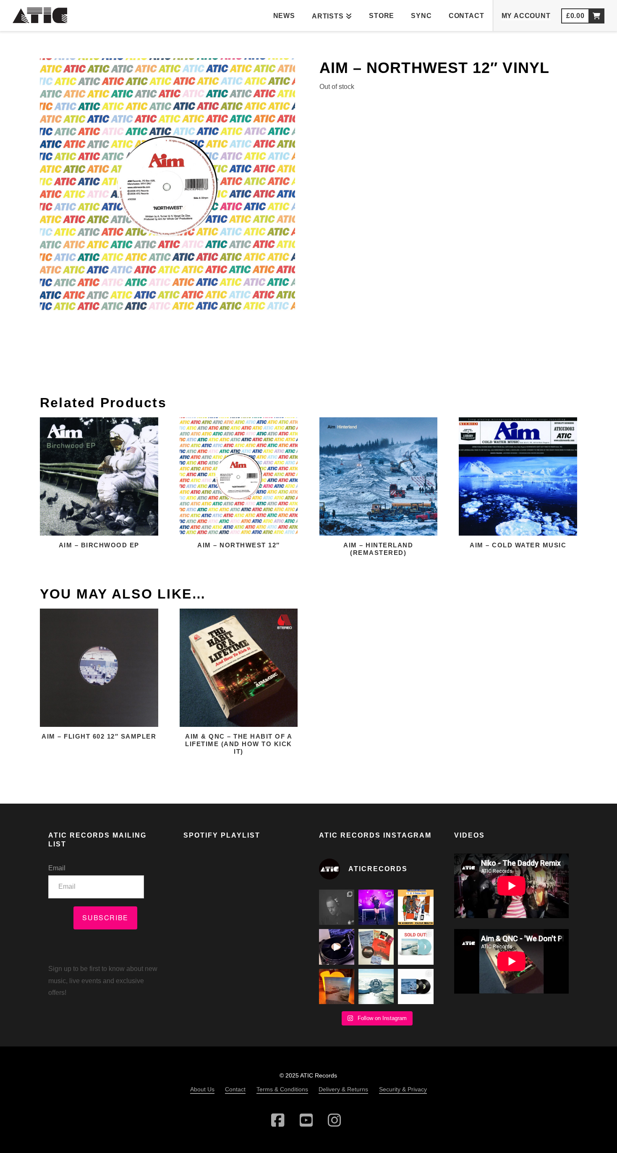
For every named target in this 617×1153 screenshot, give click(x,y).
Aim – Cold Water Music (518, 545)
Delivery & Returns (343, 1089)
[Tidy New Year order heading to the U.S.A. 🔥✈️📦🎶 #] (376, 946)
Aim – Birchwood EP (99, 545)
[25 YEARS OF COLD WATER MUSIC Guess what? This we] (376, 986)
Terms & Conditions (282, 1089)
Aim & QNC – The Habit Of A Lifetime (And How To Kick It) (238, 744)
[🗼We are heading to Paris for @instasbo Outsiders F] (415, 907)
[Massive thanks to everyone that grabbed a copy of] (415, 946)
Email (56, 868)
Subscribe (105, 917)
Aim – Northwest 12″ (238, 545)
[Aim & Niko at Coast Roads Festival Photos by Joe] (336, 907)
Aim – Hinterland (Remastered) (378, 548)
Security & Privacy (403, 1089)
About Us (202, 1089)
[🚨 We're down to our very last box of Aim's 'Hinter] (336, 946)
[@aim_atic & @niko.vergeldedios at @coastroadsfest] (376, 907)
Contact (235, 1089)
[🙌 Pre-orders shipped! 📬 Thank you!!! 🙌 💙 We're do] (336, 986)
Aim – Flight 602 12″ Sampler (99, 736)
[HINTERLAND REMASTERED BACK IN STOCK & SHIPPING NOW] (415, 986)
